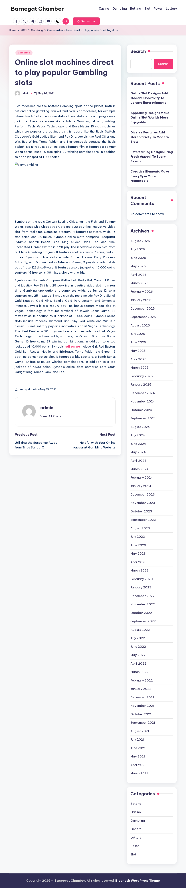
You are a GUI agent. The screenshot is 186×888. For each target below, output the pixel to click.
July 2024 (137, 435)
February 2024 (141, 478)
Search (138, 51)
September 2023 (143, 520)
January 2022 (140, 689)
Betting (135, 804)
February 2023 (141, 579)
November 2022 (142, 604)
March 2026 (139, 283)
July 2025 (137, 334)
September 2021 (142, 723)
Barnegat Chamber (37, 8)
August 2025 (140, 325)
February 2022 (141, 680)
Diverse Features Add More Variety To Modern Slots (149, 137)
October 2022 (141, 613)
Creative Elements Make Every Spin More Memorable (149, 176)
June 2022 (138, 647)
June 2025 (138, 342)
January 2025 (140, 384)
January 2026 (140, 300)
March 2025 (139, 368)
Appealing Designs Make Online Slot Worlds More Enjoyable (149, 117)
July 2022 (137, 638)
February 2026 (141, 292)
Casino (135, 812)
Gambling (24, 52)
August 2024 (140, 427)
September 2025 (143, 317)
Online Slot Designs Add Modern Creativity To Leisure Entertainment (149, 98)
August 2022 (140, 630)
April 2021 (138, 765)
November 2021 (142, 706)
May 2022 (138, 655)
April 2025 (138, 359)
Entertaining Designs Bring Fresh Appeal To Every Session (151, 156)
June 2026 (138, 258)
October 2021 (140, 714)
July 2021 (137, 739)
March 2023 (139, 570)
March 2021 (139, 773)
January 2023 (140, 587)
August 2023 (140, 528)
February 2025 (141, 376)
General (136, 829)
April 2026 (138, 275)
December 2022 (142, 596)
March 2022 (139, 672)
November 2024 (142, 401)
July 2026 (137, 249)
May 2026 (138, 266)
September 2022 (143, 621)
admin (46, 407)
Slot (133, 854)
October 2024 (141, 410)
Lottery (135, 837)
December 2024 (142, 393)
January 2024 (140, 486)
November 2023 (142, 503)
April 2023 (138, 562)
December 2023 (142, 494)
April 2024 (138, 461)
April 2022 (138, 664)
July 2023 (137, 537)
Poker (134, 846)
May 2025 (138, 351)
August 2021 (139, 731)
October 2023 (141, 511)
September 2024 (143, 418)
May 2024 (138, 452)
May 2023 (138, 554)
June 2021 (137, 748)
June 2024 (138, 444)
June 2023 (138, 545)
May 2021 (137, 756)
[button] (86, 21)
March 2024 (139, 469)
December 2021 (142, 697)
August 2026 (140, 241)
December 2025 (142, 308)
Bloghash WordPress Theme (137, 881)
